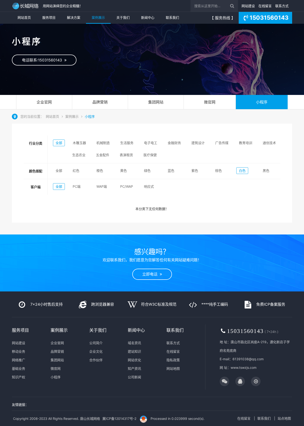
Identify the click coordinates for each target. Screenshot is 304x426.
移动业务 (18, 351)
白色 (242, 171)
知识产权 (18, 377)
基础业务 (18, 368)
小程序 (261, 102)
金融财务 (174, 143)
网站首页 (24, 17)
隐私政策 (173, 360)
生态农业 (79, 155)
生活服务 (126, 143)
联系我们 (172, 17)
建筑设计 (198, 143)
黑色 (266, 171)
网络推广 (18, 360)
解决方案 (73, 17)
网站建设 (248, 6)
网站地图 (173, 368)
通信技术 (269, 143)
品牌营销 (100, 102)
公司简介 (96, 343)
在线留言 (265, 6)
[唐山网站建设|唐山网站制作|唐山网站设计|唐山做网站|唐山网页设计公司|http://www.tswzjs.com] (26, 6)
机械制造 (103, 143)
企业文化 (96, 351)
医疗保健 (150, 155)
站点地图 (284, 418)
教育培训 (245, 143)
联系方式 (282, 6)
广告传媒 (221, 143)
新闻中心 (147, 17)
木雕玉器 (79, 143)
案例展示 (98, 17)
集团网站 (155, 102)
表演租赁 (126, 155)
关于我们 (123, 17)
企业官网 (44, 102)
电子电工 (150, 143)
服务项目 (49, 17)
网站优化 (134, 360)
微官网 (209, 102)
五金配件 (102, 155)
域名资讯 (134, 343)
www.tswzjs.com (243, 367)
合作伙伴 (96, 360)
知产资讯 (134, 368)
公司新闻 (134, 377)
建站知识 (134, 351)
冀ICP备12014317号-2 (119, 419)
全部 (59, 143)
